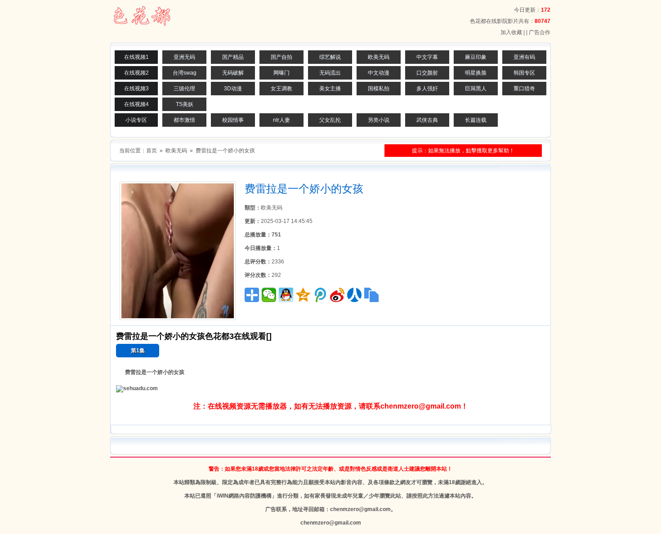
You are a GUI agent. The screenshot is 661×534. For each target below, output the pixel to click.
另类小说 (378, 120)
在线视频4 (136, 104)
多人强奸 (427, 88)
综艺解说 (330, 57)
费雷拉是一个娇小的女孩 (225, 150)
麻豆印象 (476, 57)
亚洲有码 (524, 57)
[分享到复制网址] (371, 295)
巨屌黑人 (476, 88)
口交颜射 (427, 73)
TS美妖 (184, 104)
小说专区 (136, 120)
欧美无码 (378, 57)
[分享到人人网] (354, 295)
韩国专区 (524, 73)
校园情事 (233, 120)
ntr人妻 (281, 120)
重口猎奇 (524, 88)
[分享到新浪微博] (337, 295)
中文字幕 (427, 57)
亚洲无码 (184, 57)
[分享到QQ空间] (303, 295)
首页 (151, 150)
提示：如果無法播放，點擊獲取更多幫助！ (463, 150)
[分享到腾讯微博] (320, 295)
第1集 (138, 350)
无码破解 (233, 73)
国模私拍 (378, 88)
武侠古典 (427, 120)
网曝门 (281, 73)
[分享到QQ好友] (286, 295)
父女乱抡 (330, 120)
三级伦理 (184, 88)
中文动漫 (378, 73)
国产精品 (233, 57)
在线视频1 (136, 57)
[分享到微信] (269, 295)
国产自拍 (281, 57)
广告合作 (539, 32)
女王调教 (281, 88)
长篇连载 (476, 120)
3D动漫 (233, 88)
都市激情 (184, 120)
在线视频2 (136, 73)
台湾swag (185, 73)
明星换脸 (476, 73)
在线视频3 (136, 88)
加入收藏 (511, 32)
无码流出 (330, 73)
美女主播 (330, 88)
